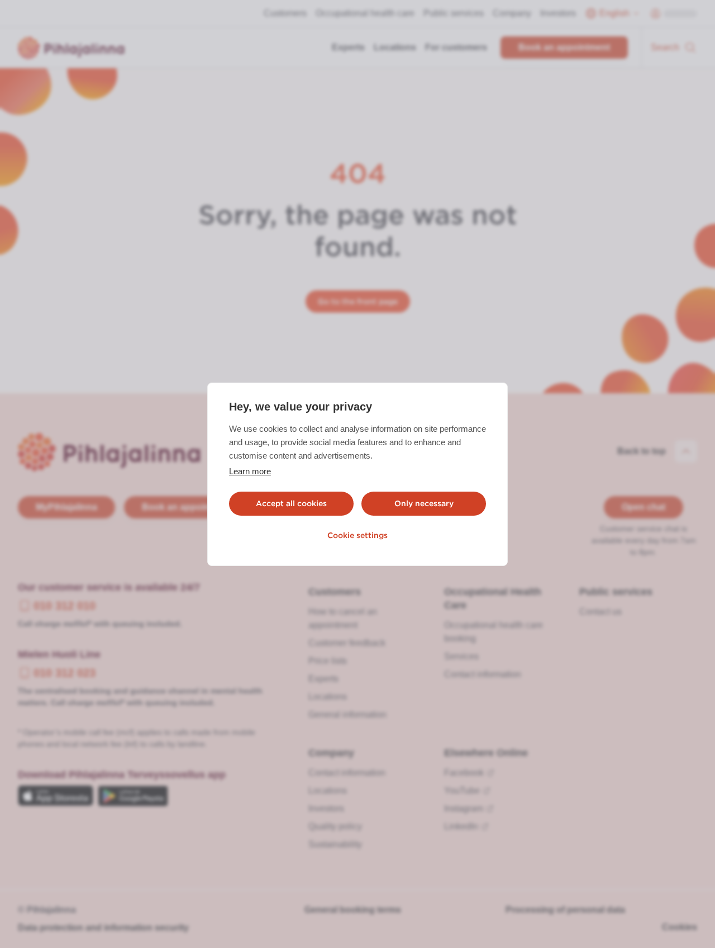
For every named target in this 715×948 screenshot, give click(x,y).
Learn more (250, 471)
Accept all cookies (291, 503)
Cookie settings (357, 535)
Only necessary (424, 503)
